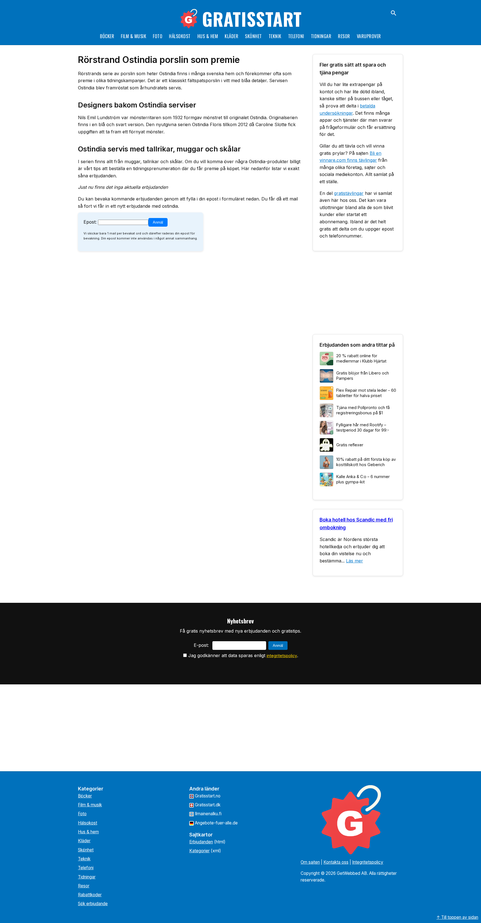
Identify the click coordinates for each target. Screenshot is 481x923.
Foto (157, 36)
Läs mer (354, 561)
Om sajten (310, 862)
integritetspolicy (282, 655)
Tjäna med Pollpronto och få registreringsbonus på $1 (363, 410)
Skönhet (253, 36)
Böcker (107, 36)
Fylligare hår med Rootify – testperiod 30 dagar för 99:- (362, 427)
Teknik (275, 36)
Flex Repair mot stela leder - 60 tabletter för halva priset (366, 393)
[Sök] (394, 13)
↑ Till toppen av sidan (457, 917)
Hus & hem (207, 36)
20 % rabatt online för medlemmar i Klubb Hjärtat (361, 358)
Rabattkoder (90, 894)
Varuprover (369, 36)
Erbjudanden (201, 841)
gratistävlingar (349, 193)
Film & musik (133, 36)
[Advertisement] (358, 295)
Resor (344, 36)
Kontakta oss (336, 862)
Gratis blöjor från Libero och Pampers (362, 376)
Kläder (231, 36)
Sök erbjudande (93, 903)
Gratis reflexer (349, 444)
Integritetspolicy (367, 862)
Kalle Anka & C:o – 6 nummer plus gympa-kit (363, 479)
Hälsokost (180, 36)
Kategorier (199, 850)
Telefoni (296, 36)
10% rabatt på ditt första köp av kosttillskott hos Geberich (366, 462)
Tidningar (321, 36)
